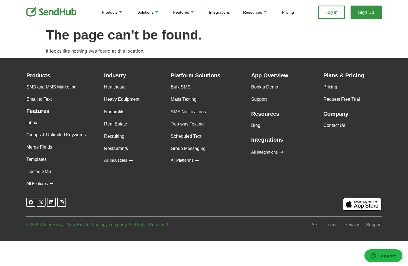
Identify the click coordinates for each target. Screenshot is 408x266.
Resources (252, 12)
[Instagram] (61, 202)
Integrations (219, 12)
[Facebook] (30, 202)
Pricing (288, 12)
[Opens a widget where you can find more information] (383, 256)
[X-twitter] (41, 202)
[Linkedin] (51, 202)
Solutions (145, 12)
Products (109, 12)
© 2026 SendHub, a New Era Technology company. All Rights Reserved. (97, 224)
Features (181, 12)
